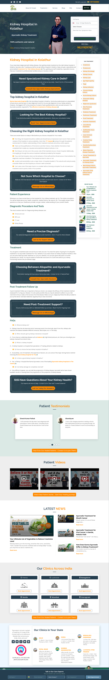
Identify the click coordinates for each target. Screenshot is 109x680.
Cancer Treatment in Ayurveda (89, 156)
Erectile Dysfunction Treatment (89, 146)
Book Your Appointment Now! (43, 123)
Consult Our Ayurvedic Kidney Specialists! (43, 89)
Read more (13, 550)
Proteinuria (86, 68)
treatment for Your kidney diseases (29, 69)
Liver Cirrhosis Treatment (87, 136)
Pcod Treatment (88, 118)
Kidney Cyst (86, 77)
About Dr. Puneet (31, 8)
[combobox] (74, 23)
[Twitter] (11, 2)
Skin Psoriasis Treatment (87, 108)
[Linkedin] (28, 641)
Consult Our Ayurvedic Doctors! (43, 279)
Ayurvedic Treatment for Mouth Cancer (86, 517)
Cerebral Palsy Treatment (87, 141)
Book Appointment (24, 591)
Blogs (63, 8)
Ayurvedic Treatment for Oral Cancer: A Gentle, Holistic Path (86, 532)
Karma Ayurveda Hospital (18, 101)
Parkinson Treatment (90, 115)
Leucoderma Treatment (87, 126)
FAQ (70, 8)
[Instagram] (17, 2)
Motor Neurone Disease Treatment (89, 151)
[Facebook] (14, 2)
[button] (50, 445)
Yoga (84, 84)
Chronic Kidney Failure (88, 91)
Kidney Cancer (87, 74)
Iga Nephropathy (88, 81)
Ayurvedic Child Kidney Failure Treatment (88, 172)
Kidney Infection (88, 87)
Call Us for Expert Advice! (43, 240)
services (55, 8)
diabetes (40, 337)
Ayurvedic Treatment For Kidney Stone (89, 161)
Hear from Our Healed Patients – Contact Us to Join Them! (54, 450)
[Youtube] (20, 2)
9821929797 (84, 47)
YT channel (49, 141)
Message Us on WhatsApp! (43, 186)
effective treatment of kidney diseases (44, 107)
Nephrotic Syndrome (89, 104)
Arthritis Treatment (89, 121)
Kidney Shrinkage (88, 71)
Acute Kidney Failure (89, 95)
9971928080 (94, 2)
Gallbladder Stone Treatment (88, 131)
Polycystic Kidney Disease (88, 99)
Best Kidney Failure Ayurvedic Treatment (89, 166)
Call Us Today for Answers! (43, 388)
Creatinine (86, 65)
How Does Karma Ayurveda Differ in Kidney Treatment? (87, 546)
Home (12, 48)
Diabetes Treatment (89, 112)
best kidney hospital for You (27, 355)
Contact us (79, 8)
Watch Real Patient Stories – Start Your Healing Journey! (54, 494)
